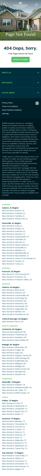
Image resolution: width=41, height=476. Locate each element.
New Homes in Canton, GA (13, 292)
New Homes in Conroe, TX (13, 426)
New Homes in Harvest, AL (13, 242)
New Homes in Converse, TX (14, 461)
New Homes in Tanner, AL (13, 261)
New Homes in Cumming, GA (14, 298)
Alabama (6, 204)
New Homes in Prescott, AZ (14, 277)
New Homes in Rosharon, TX (14, 443)
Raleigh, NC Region (10, 344)
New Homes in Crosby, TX (13, 429)
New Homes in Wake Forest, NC (16, 369)
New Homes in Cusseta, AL (13, 213)
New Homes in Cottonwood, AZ (15, 274)
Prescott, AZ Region (11, 271)
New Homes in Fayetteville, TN (15, 236)
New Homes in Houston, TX (14, 435)
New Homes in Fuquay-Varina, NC (17, 355)
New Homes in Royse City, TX (14, 411)
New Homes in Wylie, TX (12, 414)
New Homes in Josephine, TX (14, 408)
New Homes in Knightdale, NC (15, 361)
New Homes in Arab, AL (12, 226)
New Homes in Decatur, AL (13, 234)
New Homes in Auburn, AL (13, 210)
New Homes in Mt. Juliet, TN (14, 390)
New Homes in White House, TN (15, 393)
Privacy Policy (7, 103)
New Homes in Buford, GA (13, 290)
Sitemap (5, 113)
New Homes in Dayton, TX (13, 432)
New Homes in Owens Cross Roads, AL (19, 258)
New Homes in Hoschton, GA (14, 303)
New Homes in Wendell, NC (14, 371)
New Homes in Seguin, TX (13, 469)
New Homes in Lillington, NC (14, 363)
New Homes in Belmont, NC (14, 332)
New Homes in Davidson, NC (14, 337)
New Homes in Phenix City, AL (15, 218)
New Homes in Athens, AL (13, 228)
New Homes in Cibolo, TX (13, 458)
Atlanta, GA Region (10, 287)
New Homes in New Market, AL (15, 255)
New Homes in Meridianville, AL (15, 253)
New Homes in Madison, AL (13, 250)
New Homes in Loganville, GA (14, 309)
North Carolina (10, 326)
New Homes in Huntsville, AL (14, 247)
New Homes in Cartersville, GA (15, 295)
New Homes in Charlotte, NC (14, 334)
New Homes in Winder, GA (13, 311)
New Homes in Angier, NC (13, 350)
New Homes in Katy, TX (12, 437)
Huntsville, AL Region (11, 223)
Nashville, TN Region (11, 382)
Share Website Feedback (12, 110)
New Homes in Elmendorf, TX (14, 463)
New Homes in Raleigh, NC (13, 366)
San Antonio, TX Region (12, 453)
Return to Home (20, 59)
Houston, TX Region (11, 418)
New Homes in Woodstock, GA (15, 314)
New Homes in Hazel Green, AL (15, 245)
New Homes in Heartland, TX (14, 406)
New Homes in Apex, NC (12, 352)
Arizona (6, 268)
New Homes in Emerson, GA (14, 301)
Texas (5, 397)
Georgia (6, 284)
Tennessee (7, 379)
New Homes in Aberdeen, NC (14, 347)
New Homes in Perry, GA (12, 321)
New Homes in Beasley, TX (13, 421)
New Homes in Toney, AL (12, 264)
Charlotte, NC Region (12, 329)
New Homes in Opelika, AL (13, 216)
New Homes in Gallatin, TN (13, 384)
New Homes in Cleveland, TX (14, 424)
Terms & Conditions (10, 106)
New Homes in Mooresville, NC (15, 340)
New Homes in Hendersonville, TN (16, 387)
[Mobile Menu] (36, 4)
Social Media (8, 92)
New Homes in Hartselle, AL (14, 239)
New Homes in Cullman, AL (13, 231)
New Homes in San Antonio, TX (15, 466)
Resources (7, 82)
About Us (6, 72)
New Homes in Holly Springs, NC (16, 358)
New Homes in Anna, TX (12, 403)
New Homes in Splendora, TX (14, 445)
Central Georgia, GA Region (15, 319)
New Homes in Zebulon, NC (14, 374)
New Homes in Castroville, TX (15, 455)
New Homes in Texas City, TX (14, 448)
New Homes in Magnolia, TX (14, 440)
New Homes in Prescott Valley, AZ (17, 279)
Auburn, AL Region (10, 208)
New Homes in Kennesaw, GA (15, 306)
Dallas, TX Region (10, 400)
